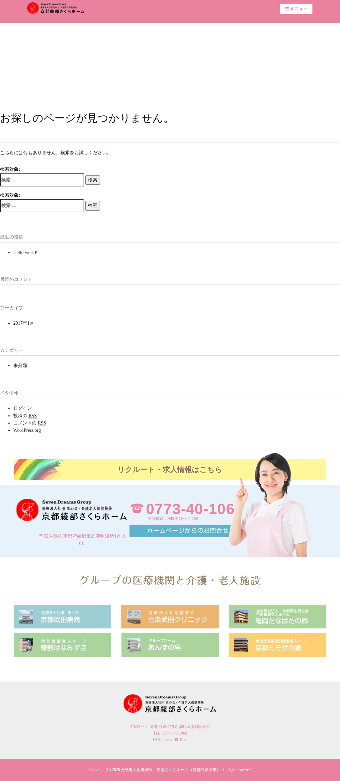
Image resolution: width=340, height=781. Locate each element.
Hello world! (25, 252)
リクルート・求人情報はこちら (170, 469)
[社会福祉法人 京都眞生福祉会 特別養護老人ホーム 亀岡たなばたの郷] (277, 616)
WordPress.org (27, 430)
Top (324, 765)
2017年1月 (23, 323)
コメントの (29, 423)
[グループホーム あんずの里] (169, 644)
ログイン (22, 408)
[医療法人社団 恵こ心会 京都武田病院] (62, 616)
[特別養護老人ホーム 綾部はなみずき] (62, 644)
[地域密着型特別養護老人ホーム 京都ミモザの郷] (277, 644)
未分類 (20, 365)
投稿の (25, 415)
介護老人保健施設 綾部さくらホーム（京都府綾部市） (170, 769)
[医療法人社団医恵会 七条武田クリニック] (169, 616)
